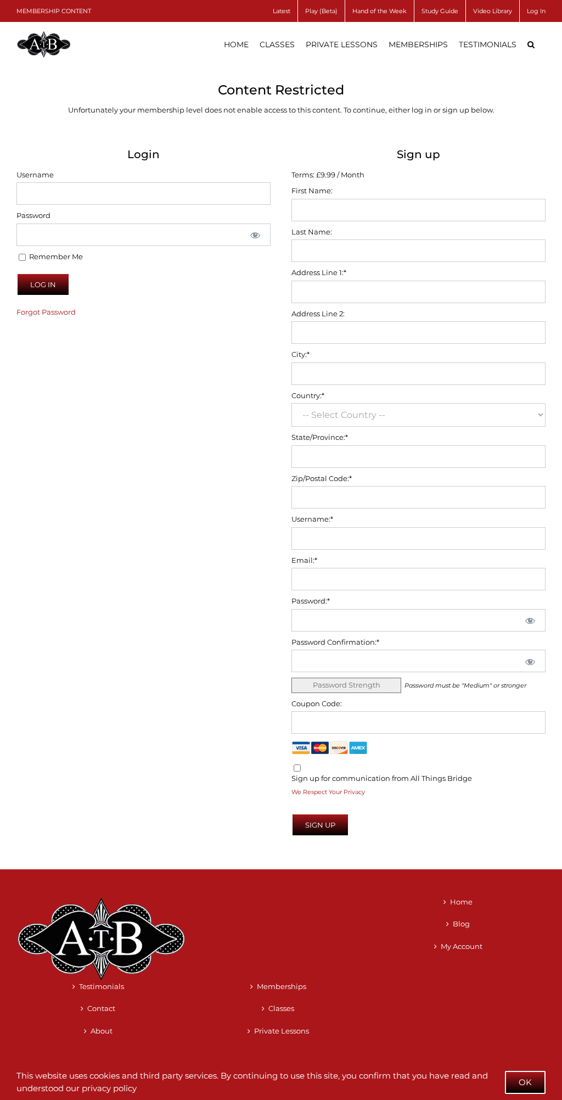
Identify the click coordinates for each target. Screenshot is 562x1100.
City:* (300, 354)
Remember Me (55, 256)
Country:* (307, 395)
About (102, 1030)
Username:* (312, 519)
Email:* (304, 560)
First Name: (312, 190)
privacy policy (109, 1088)
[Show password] (254, 235)
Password (33, 215)
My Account (461, 946)
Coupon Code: (316, 703)
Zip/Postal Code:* (321, 478)
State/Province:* (319, 437)
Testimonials (101, 986)
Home (461, 901)
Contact (101, 1008)
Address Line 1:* (318, 272)
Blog (461, 923)
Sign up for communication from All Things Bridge (381, 778)
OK (525, 1082)
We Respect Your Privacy (328, 792)
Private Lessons (281, 1030)
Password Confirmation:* (335, 642)
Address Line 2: (318, 313)
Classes (281, 1008)
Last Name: (311, 231)
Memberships (281, 986)
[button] (531, 44)
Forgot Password (46, 312)
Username (35, 174)
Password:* (310, 600)
